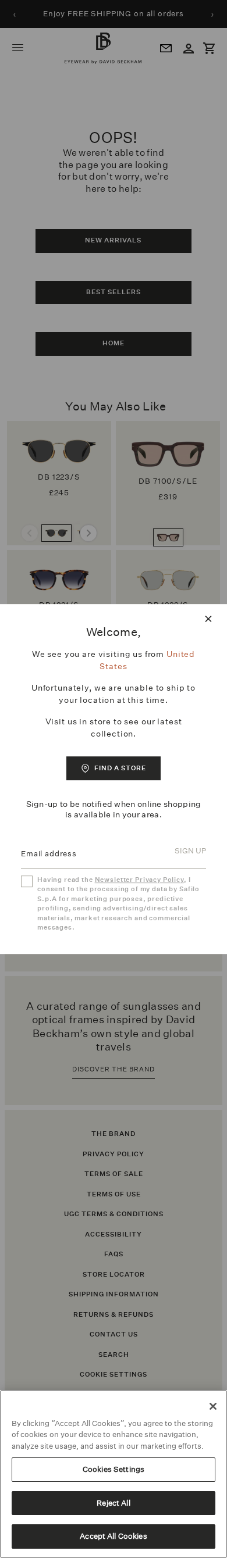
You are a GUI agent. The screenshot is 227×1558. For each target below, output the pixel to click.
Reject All (113, 1503)
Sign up (190, 851)
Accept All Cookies (113, 1536)
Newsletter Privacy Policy (139, 880)
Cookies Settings (113, 1469)
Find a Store (120, 768)
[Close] (213, 1406)
